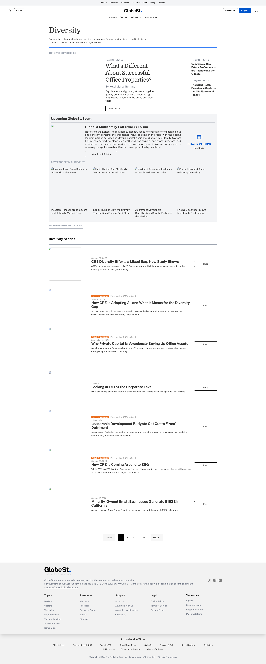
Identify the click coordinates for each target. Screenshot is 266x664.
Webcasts (125, 3)
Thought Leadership (100, 296)
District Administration (130, 649)
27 (143, 537)
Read (205, 264)
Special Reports (52, 623)
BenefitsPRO (105, 645)
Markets (48, 601)
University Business (154, 649)
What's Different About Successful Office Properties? (128, 73)
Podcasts (114, 3)
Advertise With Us (124, 606)
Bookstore (208, 645)
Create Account (194, 605)
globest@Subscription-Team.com (61, 587)
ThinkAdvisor (59, 645)
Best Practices (51, 614)
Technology (50, 610)
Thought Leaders (157, 3)
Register (245, 10)
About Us (119, 601)
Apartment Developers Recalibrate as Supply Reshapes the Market (153, 213)
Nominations (50, 628)
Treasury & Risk (166, 645)
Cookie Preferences (168, 657)
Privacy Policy (157, 610)
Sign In (189, 600)
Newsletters (230, 10)
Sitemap (84, 619)
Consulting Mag (188, 645)
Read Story (114, 108)
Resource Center (139, 3)
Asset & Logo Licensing (127, 610)
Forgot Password (194, 609)
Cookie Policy (157, 601)
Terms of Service (159, 606)
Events (104, 3)
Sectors (48, 606)
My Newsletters (194, 614)
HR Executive (109, 649)
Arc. (107, 657)
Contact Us (120, 614)
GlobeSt (148, 645)
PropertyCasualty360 (82, 645)
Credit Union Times (128, 645)
